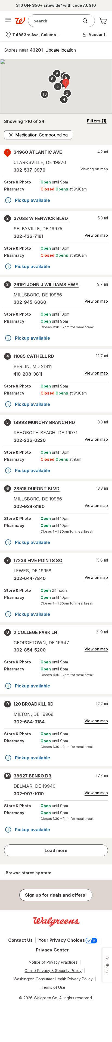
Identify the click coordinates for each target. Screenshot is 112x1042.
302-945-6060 (30, 302)
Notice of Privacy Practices (53, 962)
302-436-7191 (28, 236)
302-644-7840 (30, 578)
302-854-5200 (30, 650)
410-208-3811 (28, 374)
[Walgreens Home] (20, 20)
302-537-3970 (29, 170)
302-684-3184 (29, 721)
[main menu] (8, 20)
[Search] (88, 21)
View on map (96, 235)
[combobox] (54, 21)
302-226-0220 (30, 440)
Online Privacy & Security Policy (53, 970)
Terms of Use (53, 987)
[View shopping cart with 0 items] (103, 21)
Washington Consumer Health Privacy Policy (53, 979)
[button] (94, 35)
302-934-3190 (29, 506)
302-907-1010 (29, 793)
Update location (60, 50)
